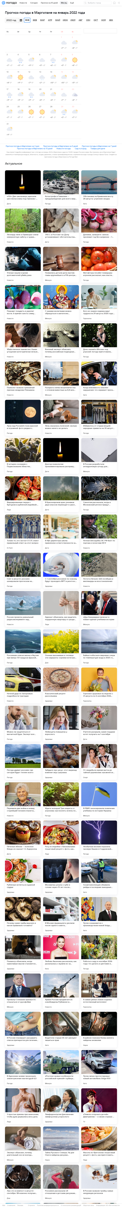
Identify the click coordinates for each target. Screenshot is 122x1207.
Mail (3, 1205)
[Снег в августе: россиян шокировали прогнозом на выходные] (23, 571)
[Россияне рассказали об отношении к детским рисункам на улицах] (61, 1183)
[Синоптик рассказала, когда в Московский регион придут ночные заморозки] (99, 494)
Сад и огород (80, 148)
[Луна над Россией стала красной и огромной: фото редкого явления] (23, 418)
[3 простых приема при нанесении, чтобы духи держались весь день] (23, 1106)
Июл (73, 20)
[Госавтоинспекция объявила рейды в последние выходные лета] (99, 877)
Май (57, 20)
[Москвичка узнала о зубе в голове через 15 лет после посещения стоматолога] (61, 877)
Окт (96, 20)
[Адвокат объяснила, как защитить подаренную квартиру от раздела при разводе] (61, 609)
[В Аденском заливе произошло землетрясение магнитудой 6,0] (23, 1068)
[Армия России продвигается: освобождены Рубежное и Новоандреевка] (61, 991)
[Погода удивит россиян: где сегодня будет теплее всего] (23, 762)
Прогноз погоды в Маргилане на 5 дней (60, 146)
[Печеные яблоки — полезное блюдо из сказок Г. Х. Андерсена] (23, 838)
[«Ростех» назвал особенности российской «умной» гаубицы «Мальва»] (61, 1068)
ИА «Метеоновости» (113, 1205)
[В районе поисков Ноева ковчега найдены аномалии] (99, 1030)
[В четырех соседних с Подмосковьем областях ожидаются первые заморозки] (23, 456)
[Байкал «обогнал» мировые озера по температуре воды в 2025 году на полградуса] (99, 647)
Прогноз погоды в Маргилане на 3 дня (22, 146)
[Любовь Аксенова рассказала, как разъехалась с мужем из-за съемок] (61, 953)
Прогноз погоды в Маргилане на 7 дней (99, 146)
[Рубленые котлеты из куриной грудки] (23, 877)
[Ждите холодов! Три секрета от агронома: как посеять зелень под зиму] (61, 800)
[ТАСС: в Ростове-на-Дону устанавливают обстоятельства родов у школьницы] (61, 226)
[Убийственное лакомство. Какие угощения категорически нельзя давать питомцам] (23, 341)
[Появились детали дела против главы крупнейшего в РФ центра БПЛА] (61, 265)
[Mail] (3, 3)
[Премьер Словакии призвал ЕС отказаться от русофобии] (23, 991)
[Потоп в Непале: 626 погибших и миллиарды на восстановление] (99, 571)
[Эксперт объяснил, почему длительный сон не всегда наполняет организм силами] (23, 1144)
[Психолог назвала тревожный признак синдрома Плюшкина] (23, 379)
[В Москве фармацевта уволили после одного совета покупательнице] (61, 915)
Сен (88, 20)
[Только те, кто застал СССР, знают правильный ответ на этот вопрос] (23, 532)
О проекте (31, 1205)
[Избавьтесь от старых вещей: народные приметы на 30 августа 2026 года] (99, 418)
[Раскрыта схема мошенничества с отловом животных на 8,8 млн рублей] (61, 379)
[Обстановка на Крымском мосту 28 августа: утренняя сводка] (99, 188)
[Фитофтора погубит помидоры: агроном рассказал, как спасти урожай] (99, 265)
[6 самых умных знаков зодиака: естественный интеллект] (99, 991)
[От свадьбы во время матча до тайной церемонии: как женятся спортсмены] (99, 762)
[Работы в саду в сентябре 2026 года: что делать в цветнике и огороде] (99, 953)
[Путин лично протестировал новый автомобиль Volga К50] (99, 1068)
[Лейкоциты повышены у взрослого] (61, 724)
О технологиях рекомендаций (71, 1205)
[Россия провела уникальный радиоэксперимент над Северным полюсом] (23, 609)
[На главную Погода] (11, 3)
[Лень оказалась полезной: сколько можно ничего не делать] (61, 418)
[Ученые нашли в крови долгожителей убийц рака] (23, 265)
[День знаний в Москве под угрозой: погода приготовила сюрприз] (99, 341)
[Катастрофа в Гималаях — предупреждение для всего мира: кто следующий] (61, 188)
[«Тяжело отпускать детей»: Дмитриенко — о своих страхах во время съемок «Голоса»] (99, 1106)
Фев (35, 20)
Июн (65, 20)
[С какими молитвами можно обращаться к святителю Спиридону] (61, 303)
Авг (80, 20)
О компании (11, 1205)
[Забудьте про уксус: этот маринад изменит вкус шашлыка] (61, 762)
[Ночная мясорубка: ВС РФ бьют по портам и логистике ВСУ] (99, 532)
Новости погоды (63, 148)
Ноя (103, 20)
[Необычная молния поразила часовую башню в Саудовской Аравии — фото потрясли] (99, 838)
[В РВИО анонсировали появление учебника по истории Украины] (99, 800)
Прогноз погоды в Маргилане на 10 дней (34, 148)
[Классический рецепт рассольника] (61, 685)
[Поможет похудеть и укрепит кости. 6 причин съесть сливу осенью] (23, 303)
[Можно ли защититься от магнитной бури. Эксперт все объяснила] (23, 724)
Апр (50, 20)
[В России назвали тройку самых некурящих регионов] (99, 1183)
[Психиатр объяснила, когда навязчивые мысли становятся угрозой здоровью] (23, 953)
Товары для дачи (97, 148)
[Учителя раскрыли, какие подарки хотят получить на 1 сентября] (99, 724)
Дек (111, 20)
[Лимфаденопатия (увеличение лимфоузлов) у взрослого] (61, 1106)
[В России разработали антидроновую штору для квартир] (99, 456)
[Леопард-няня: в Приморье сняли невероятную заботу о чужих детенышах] (23, 226)
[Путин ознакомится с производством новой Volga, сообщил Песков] (99, 915)
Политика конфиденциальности (48, 1205)
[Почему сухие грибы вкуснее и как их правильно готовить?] (23, 915)
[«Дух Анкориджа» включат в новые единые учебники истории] (99, 609)
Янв (27, 20)
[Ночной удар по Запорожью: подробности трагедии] (23, 685)
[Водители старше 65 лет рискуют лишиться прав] (61, 1030)
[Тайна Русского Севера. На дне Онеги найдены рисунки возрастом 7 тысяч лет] (61, 1144)
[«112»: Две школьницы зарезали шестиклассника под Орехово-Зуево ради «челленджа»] (23, 188)
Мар (42, 20)
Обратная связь (88, 1205)
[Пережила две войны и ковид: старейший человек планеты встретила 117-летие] (23, 800)
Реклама (20, 1205)
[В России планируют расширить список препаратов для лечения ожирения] (23, 1030)
